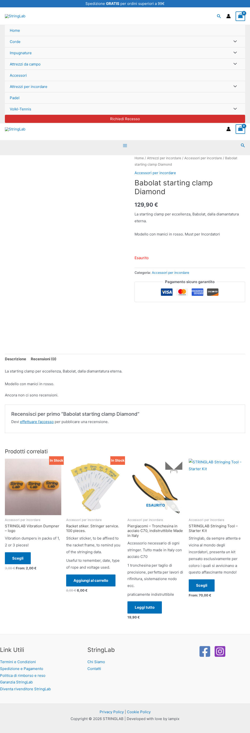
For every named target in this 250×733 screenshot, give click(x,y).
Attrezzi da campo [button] (25, 64)
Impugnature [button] (21, 53)
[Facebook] (205, 651)
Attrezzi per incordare (164, 158)
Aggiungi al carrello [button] (90, 580)
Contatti (94, 668)
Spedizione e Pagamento (21, 668)
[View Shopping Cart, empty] (240, 16)
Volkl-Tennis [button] (20, 109)
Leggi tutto (145, 607)
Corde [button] (15, 41)
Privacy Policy (112, 712)
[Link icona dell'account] (228, 16)
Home (15, 30)
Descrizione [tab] (15, 359)
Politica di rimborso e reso (22, 675)
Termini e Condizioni (18, 661)
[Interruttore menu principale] (125, 145)
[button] (219, 16)
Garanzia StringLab (16, 682)
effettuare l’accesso (37, 421)
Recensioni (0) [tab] (43, 359)
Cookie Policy (139, 712)
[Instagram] (220, 651)
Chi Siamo (96, 661)
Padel (15, 98)
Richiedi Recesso (125, 119)
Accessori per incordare (203, 158)
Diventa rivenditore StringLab (25, 689)
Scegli (17, 558)
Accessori (18, 75)
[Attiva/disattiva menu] (234, 41)
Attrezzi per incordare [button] (28, 86)
